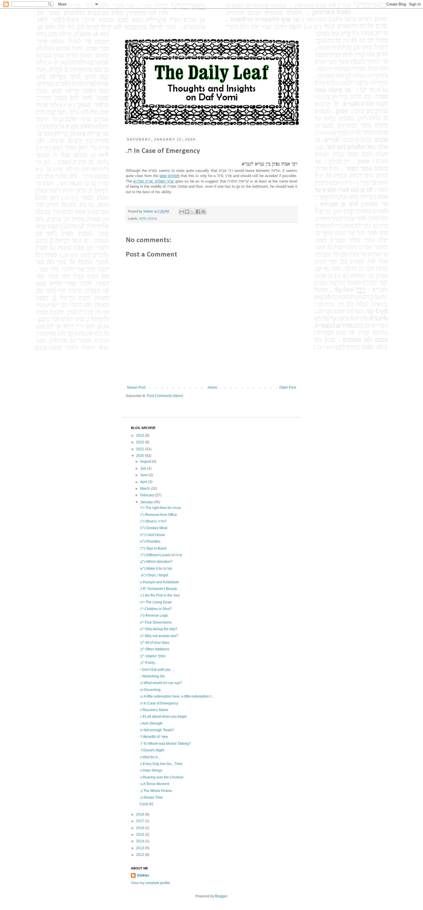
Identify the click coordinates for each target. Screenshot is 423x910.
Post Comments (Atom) (165, 396)
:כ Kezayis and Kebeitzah (159, 582)
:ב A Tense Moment (154, 784)
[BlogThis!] (187, 211)
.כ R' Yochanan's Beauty (158, 589)
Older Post (287, 387)
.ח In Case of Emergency (159, 703)
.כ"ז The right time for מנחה (160, 508)
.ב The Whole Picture (156, 791)
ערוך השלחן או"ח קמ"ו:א (153, 181)
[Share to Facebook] (198, 211)
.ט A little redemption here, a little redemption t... (177, 696)
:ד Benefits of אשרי (154, 737)
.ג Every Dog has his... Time (161, 764)
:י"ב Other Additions (154, 649)
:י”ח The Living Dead (156, 602)
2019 (140, 814)
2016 (140, 828)
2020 (140, 456)
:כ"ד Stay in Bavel (153, 548)
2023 (140, 436)
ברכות (152, 218)
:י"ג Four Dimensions (156, 622)
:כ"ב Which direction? (156, 562)
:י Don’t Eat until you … (157, 670)
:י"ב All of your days (154, 643)
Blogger (221, 896)
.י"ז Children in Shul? (156, 609)
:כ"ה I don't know (152, 535)
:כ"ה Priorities (150, 541)
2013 (140, 848)
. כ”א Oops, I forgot (154, 575)
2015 (140, 835)
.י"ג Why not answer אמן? (159, 636)
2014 (140, 841)
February (147, 495)
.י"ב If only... (148, 663)
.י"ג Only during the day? (158, 629)
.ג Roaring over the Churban (162, 777)
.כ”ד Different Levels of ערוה (161, 555)
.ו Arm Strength (151, 723)
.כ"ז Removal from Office (158, 515)
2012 (140, 855)
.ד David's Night (152, 750)
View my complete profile (150, 883)
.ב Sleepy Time (151, 797)
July (143, 468)
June (144, 475)
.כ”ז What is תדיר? (153, 521)
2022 (140, 442)
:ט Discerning (150, 690)
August (146, 461)
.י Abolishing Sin (152, 676)
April (144, 482)
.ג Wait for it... (150, 757)
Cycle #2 (146, 804)
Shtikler (148, 211)
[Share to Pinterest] (203, 211)
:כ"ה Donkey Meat (153, 528)
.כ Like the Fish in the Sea (160, 595)
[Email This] (181, 211)
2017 (140, 821)
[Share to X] (192, 211)
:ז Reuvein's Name (154, 710)
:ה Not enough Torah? (157, 730)
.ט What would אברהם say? (161, 683)
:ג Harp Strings (151, 770)
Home (212, 387)
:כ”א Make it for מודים (156, 569)
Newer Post (136, 387)
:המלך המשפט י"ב (153, 656)
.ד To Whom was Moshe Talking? (165, 744)
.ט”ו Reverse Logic (154, 615)
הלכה (142, 218)
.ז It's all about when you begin (163, 717)
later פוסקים (170, 176)
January (147, 502)
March (145, 489)
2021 (140, 449)
